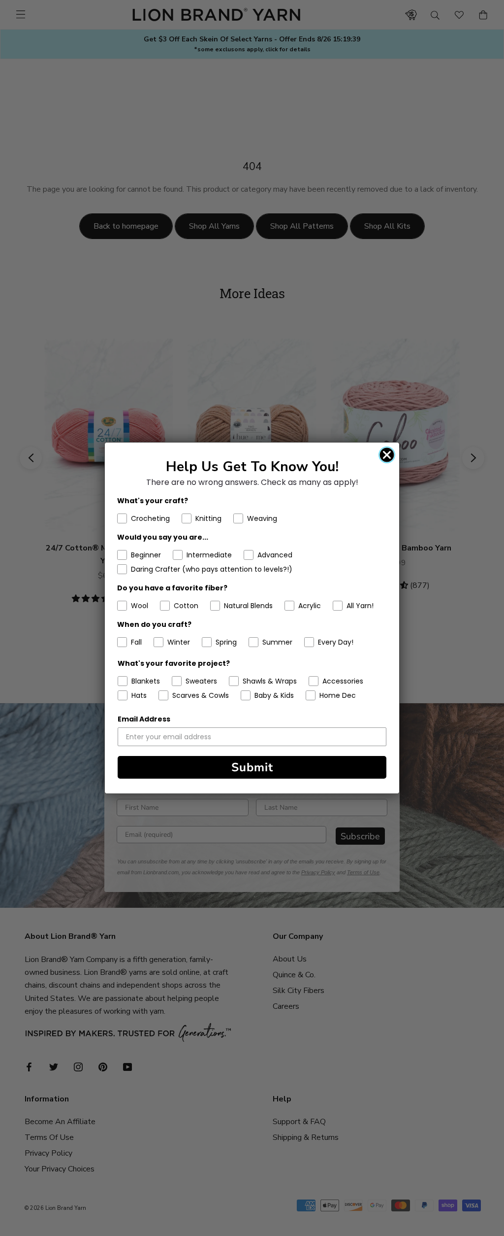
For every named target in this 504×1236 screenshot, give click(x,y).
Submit (252, 767)
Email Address (144, 719)
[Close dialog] (387, 455)
